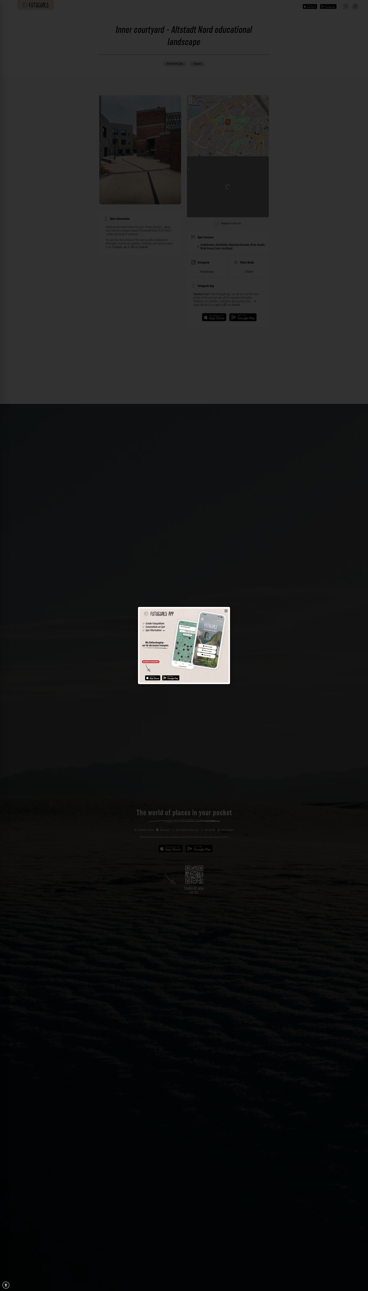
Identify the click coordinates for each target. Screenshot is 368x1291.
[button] (226, 611)
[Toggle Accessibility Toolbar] (6, 1285)
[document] (184, 645)
